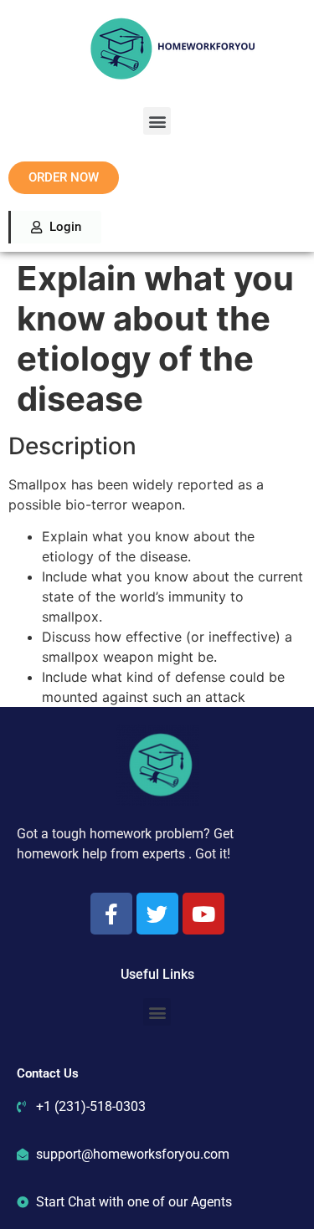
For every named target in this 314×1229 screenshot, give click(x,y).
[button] (157, 121)
